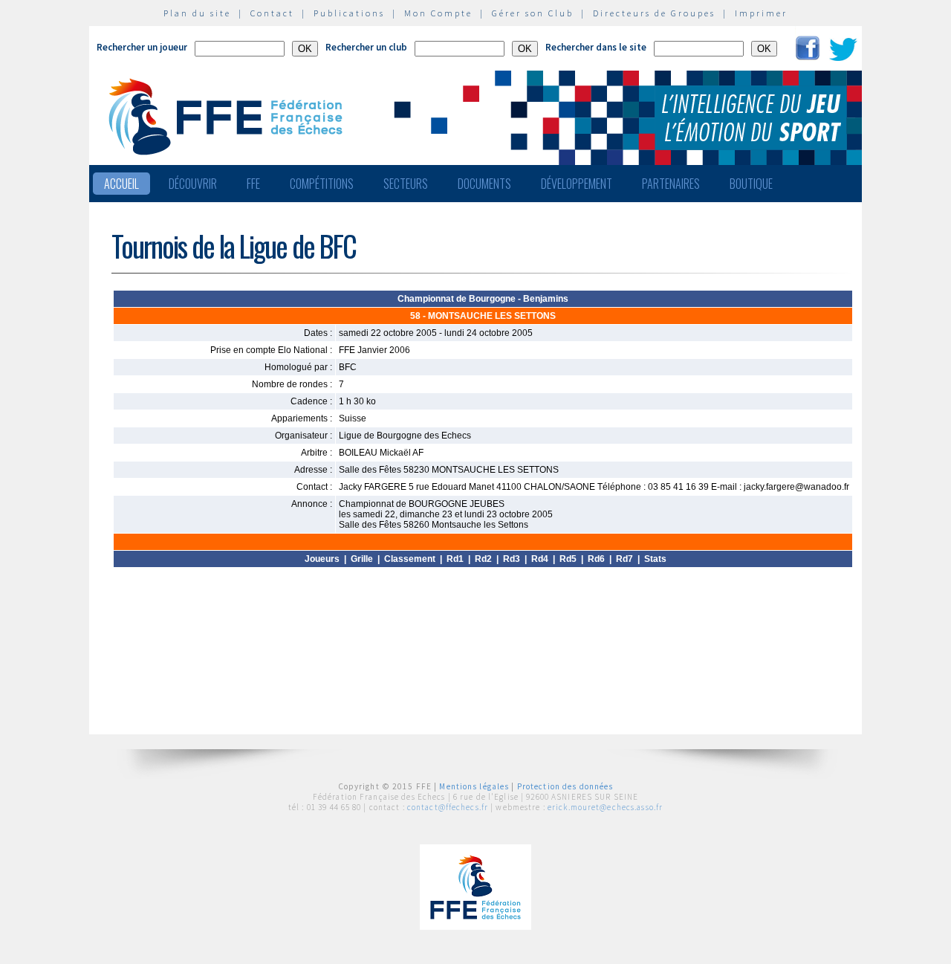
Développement (576, 184)
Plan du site (197, 13)
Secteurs (405, 184)
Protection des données (565, 786)
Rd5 (568, 559)
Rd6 (596, 559)
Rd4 (539, 559)
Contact (272, 13)
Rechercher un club (366, 47)
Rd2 (483, 559)
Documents (484, 184)
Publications (349, 13)
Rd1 (455, 559)
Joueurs (322, 559)
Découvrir (193, 184)
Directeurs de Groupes (654, 13)
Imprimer (761, 13)
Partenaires (671, 184)
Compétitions (322, 184)
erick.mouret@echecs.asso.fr (605, 807)
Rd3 (511, 559)
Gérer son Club (533, 13)
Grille (362, 559)
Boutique (751, 184)
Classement (409, 559)
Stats (655, 559)
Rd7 (624, 559)
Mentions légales (474, 786)
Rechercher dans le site (595, 47)
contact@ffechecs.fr (447, 807)
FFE (253, 184)
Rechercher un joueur (142, 47)
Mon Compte (438, 13)
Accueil (121, 184)
